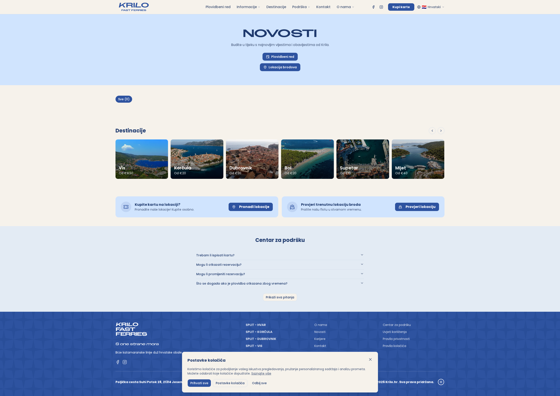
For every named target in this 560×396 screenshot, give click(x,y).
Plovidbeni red (218, 6)
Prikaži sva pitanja (280, 297)
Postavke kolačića (230, 383)
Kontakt (323, 6)
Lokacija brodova (283, 67)
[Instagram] (381, 7)
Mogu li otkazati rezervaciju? (219, 264)
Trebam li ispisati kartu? (215, 255)
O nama (344, 6)
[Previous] (432, 130)
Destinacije (276, 6)
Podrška (299, 6)
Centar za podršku (397, 325)
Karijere (320, 339)
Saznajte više (261, 373)
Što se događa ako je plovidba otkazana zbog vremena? (241, 283)
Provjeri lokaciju (421, 206)
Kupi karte (401, 7)
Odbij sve (259, 383)
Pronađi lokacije (254, 206)
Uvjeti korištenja (395, 332)
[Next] (441, 130)
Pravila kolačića (394, 346)
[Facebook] (373, 7)
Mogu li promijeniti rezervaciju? (220, 274)
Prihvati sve (199, 383)
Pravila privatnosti (396, 339)
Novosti (320, 332)
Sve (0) (124, 99)
